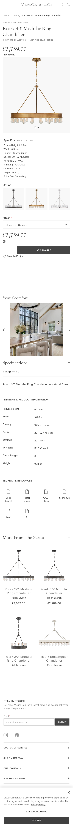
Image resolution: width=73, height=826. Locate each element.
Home (6, 15)
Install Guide (27, 499)
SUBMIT (62, 721)
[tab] (36, 361)
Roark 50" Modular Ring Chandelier (18, 591)
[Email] (36, 722)
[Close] (69, 792)
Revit (8, 517)
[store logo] (36, 4)
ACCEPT (36, 820)
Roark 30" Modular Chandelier (54, 591)
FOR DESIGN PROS (14, 778)
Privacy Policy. (38, 804)
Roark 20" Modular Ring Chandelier (18, 658)
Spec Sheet (8, 499)
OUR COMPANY (12, 768)
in (26, 140)
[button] (34, 127)
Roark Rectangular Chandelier (54, 658)
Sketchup (64, 497)
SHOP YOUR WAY (14, 757)
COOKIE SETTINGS (36, 811)
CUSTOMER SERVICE (15, 747)
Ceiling (17, 15)
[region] (36, 807)
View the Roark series (41, 40)
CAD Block (46, 499)
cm (31, 140)
